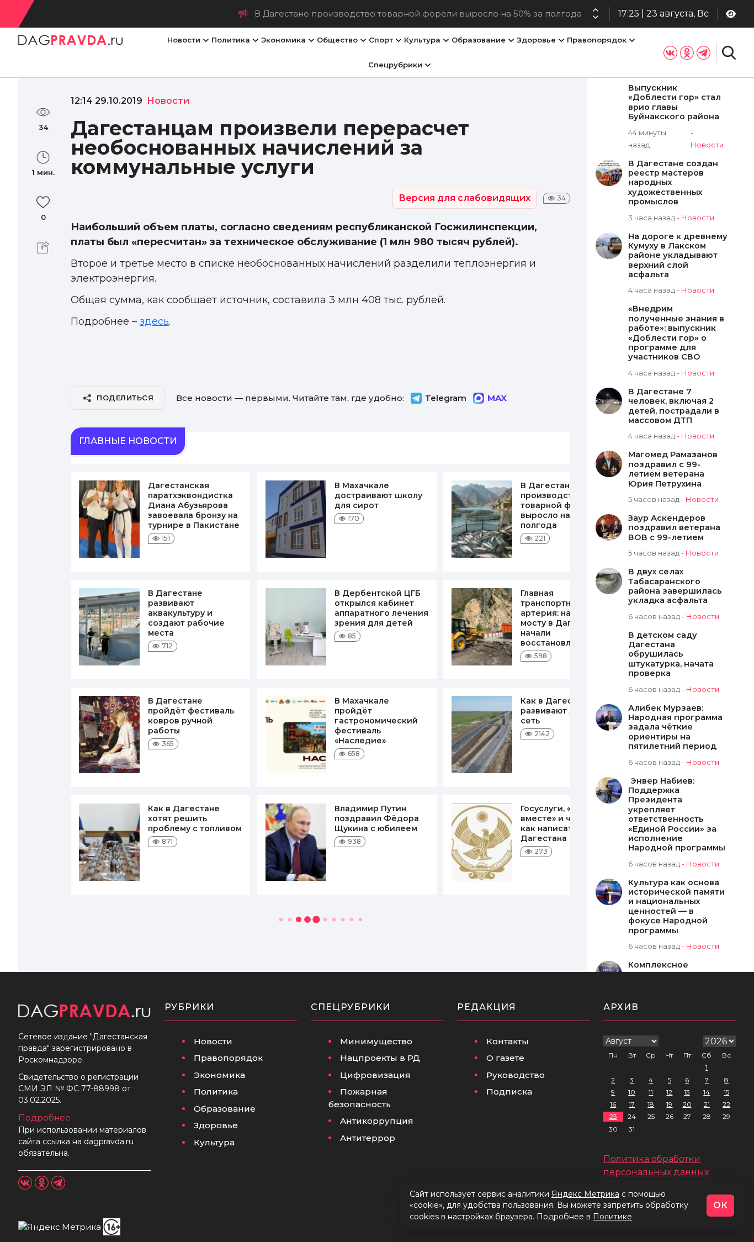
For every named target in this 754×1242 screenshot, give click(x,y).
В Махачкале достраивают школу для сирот (378, 495)
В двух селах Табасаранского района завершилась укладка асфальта (675, 586)
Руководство (515, 1075)
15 (726, 1092)
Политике (612, 1217)
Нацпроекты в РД (380, 1058)
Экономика (283, 39)
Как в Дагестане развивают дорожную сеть (567, 711)
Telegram (445, 398)
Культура (422, 39)
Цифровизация (375, 1075)
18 (650, 1104)
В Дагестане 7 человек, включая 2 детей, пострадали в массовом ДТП (673, 406)
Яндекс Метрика (585, 1194)
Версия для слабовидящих (464, 198)
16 (613, 1104)
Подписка (509, 1091)
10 (631, 1092)
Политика (230, 39)
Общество (337, 39)
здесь (154, 321)
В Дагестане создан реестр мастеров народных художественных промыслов (673, 183)
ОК (720, 1205)
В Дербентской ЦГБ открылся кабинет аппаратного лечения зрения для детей (381, 608)
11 (651, 1092)
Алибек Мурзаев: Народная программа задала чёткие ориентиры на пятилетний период (675, 728)
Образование (479, 39)
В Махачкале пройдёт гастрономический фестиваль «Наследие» (376, 721)
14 (706, 1092)
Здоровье (536, 39)
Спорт (381, 39)
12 (669, 1092)
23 (613, 1116)
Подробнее (44, 1117)
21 (707, 1104)
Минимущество (376, 1041)
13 (687, 1092)
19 (669, 1104)
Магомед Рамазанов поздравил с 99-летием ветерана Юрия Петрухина (673, 469)
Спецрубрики (395, 64)
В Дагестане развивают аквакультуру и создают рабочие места (186, 613)
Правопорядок (596, 39)
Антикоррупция (376, 1121)
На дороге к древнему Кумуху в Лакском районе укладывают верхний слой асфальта (678, 256)
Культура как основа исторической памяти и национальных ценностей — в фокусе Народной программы (676, 907)
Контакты (507, 1041)
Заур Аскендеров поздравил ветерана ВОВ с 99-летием (674, 528)
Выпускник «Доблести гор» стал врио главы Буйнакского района (674, 102)
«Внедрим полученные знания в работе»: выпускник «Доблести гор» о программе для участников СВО (676, 333)
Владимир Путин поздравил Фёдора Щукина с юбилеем (376, 818)
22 (726, 1104)
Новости (183, 39)
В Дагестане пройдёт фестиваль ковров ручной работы (191, 716)
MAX (497, 398)
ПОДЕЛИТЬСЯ (125, 397)
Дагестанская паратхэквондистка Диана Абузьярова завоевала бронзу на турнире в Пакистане (194, 505)
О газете (505, 1058)
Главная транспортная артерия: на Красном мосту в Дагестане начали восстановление (565, 618)
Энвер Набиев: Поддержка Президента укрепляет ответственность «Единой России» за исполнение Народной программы (676, 814)
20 (687, 1104)
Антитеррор (367, 1138)
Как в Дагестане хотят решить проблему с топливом (195, 818)
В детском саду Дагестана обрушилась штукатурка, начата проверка (671, 655)
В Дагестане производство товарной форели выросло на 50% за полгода (418, 13)
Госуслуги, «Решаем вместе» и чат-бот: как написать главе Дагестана (563, 823)
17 (632, 1104)
